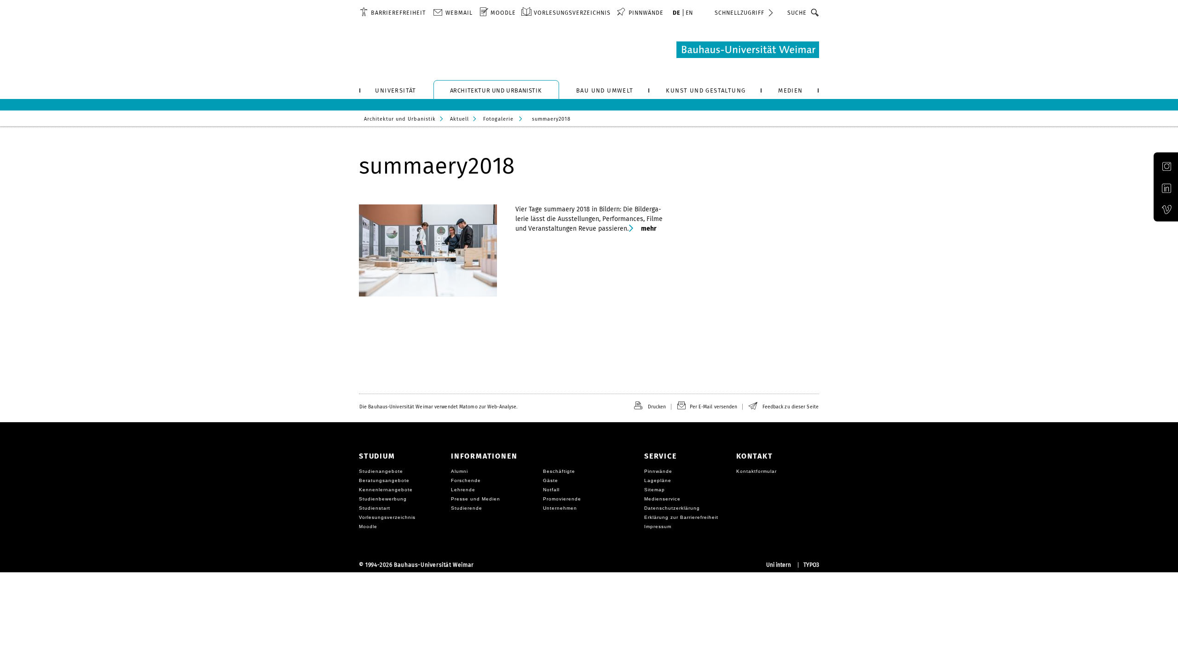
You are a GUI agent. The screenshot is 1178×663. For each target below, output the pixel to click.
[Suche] (815, 12)
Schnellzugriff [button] (739, 12)
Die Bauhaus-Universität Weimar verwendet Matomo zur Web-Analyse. (438, 407)
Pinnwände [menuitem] (646, 12)
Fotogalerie (498, 119)
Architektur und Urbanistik (400, 119)
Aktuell (459, 119)
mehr (648, 229)
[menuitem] (392, 12)
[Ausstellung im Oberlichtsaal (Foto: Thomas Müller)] (432, 250)
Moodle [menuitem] (503, 12)
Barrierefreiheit (398, 12)
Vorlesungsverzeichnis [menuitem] (572, 12)
